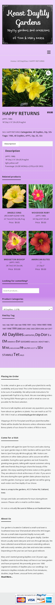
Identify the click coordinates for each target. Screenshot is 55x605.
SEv (50, 132)
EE (37, 135)
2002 (28, 328)
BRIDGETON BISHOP (14, 259)
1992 (34, 325)
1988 (16, 325)
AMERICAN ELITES (40, 259)
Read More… (7, 576)
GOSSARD (25, 341)
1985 (4, 325)
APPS (28, 135)
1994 (39, 324)
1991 (29, 324)
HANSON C (34, 342)
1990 (24, 324)
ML (8, 348)
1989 (19, 325)
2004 (37, 328)
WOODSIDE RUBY (41, 212)
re (21, 347)
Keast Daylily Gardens (28, 17)
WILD (22, 355)
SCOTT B (33, 348)
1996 (49, 324)
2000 (19, 328)
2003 (33, 329)
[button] (48, 73)
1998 (9, 328)
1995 (44, 324)
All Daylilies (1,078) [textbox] (27, 309)
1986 (11, 135)
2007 (46, 329)
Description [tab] (10, 143)
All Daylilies (22, 61)
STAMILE (7, 355)
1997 (4, 328)
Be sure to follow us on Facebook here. (34, 508)
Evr (18, 341)
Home (13, 61)
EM (4, 341)
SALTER (27, 348)
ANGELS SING (14, 212)
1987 (12, 325)
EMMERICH (11, 342)
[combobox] (27, 308)
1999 (14, 328)
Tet (16, 354)
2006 (42, 329)
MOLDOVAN (14, 348)
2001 (24, 328)
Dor (44, 334)
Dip (45, 132)
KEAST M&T (43, 342)
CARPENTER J (29, 335)
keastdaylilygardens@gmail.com (33, 414)
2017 (50, 329)
